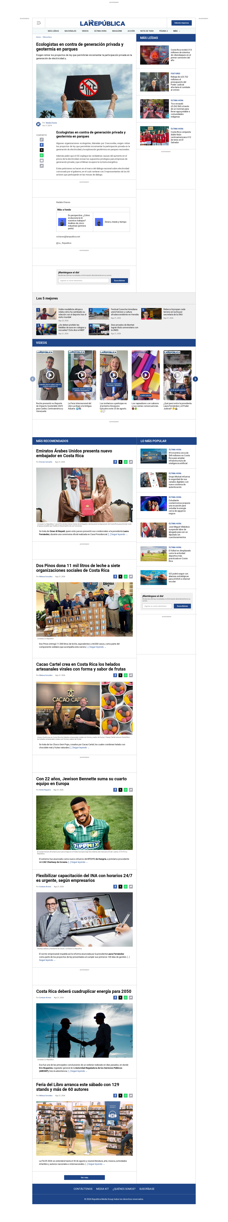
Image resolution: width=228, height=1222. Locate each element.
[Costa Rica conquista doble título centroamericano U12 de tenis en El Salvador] (154, 135)
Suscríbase (146, 1188)
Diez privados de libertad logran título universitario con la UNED (124, 327)
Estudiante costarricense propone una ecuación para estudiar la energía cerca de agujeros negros (179, 507)
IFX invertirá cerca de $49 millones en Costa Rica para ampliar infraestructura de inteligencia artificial (179, 458)
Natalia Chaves (51, 123)
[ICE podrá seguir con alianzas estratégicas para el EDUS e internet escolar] (153, 577)
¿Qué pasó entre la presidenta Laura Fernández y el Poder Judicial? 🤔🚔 (178, 406)
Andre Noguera (45, 790)
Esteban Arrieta (45, 887)
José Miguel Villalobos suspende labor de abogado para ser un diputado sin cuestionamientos (179, 532)
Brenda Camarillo (45, 462)
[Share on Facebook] (42, 145)
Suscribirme (119, 281)
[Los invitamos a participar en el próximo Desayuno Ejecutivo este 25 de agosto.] (114, 375)
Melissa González (45, 577)
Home (38, 37)
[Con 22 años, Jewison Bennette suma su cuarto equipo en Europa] (84, 823)
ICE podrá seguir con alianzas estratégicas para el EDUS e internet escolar (179, 577)
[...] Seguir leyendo (117, 534)
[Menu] (39, 23)
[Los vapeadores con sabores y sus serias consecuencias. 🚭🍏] (146, 375)
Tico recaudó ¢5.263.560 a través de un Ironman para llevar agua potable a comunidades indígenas (180, 110)
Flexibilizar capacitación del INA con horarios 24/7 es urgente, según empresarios (84, 878)
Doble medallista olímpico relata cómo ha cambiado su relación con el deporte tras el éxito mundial (72, 313)
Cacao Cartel (88, 744)
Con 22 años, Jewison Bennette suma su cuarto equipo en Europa (81, 781)
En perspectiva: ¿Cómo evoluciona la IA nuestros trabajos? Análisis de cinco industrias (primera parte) (79, 222)
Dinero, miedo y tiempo (115, 222)
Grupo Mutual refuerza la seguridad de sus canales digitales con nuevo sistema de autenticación (179, 481)
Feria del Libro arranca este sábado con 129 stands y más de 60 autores (77, 1087)
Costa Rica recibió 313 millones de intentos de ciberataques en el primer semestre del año (181, 55)
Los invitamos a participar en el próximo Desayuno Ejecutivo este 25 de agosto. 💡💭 (113, 407)
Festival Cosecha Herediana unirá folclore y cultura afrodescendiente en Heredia (125, 312)
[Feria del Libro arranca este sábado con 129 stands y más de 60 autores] (84, 1128)
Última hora (47, 37)
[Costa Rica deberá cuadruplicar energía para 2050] (84, 1030)
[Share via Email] (42, 160)
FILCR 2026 (47, 1161)
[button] (181, 23)
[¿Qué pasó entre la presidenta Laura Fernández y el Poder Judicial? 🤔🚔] (178, 375)
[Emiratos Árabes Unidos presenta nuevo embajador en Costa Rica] (84, 495)
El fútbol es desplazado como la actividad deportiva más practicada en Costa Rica (180, 555)
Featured (175, 73)
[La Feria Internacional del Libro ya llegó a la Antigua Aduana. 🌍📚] (82, 375)
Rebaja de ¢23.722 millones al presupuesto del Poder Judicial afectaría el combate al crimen (180, 83)
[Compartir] (42, 166)
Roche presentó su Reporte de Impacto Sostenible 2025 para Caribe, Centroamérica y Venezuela (49, 407)
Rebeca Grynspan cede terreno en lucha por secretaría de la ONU (174, 312)
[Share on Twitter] (42, 150)
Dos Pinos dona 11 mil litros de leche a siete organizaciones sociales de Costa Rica (78, 568)
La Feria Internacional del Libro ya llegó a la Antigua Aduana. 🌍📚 (79, 406)
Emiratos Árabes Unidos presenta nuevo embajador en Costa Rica (74, 453)
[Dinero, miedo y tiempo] (99, 222)
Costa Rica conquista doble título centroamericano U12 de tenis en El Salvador (181, 137)
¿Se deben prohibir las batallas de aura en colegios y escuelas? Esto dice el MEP (72, 327)
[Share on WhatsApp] (42, 155)
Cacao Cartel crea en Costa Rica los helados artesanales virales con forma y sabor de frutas (81, 666)
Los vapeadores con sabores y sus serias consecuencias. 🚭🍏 (145, 406)
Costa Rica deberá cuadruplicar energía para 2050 (83, 991)
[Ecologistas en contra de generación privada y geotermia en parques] (84, 91)
